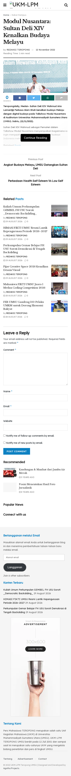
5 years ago (27, 477)
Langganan (14, 567)
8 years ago (27, 492)
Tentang (7, 758)
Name (8, 391)
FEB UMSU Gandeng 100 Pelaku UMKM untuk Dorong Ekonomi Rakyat (23, 305)
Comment (9, 349)
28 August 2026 (13, 295)
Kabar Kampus (19, 15)
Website (7, 421)
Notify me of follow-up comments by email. (30, 435)
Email (7, 406)
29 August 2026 (13, 221)
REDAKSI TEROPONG (18, 49)
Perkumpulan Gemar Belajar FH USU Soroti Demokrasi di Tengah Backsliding (24, 249)
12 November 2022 (45, 49)
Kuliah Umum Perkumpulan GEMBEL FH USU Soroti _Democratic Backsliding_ (21, 210)
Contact (42, 758)
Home (6, 15)
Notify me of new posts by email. (24, 442)
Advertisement (25, 758)
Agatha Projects (11, 768)
